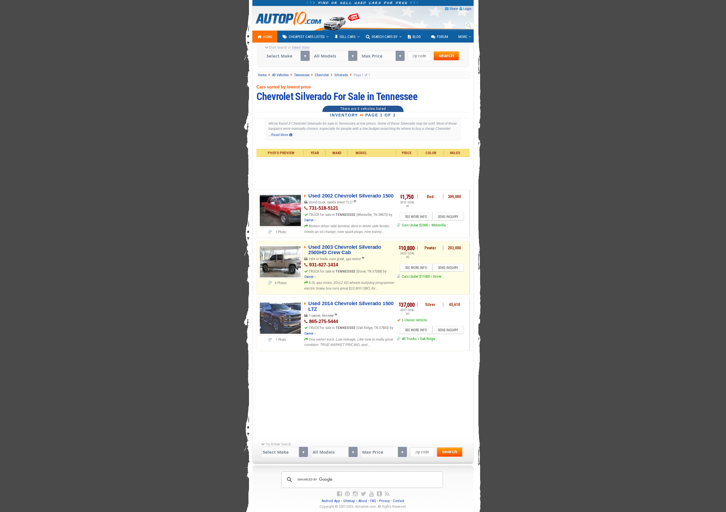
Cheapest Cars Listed (307, 37)
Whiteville (438, 225)
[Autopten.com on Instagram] (355, 493)
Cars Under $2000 (415, 225)
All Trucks (409, 339)
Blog (417, 37)
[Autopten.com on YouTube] (371, 493)
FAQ (373, 501)
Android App (331, 501)
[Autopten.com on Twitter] (363, 493)
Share (453, 9)
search (446, 55)
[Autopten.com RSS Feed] (387, 493)
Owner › (310, 220)
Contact (398, 501)
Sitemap (349, 501)
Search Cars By (385, 37)
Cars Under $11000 (415, 276)
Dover (437, 276)
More (462, 37)
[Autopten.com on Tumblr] (379, 493)
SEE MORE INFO (416, 217)
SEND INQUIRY (448, 217)
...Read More (279, 135)
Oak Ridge (427, 339)
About (362, 501)
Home (267, 37)
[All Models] (335, 56)
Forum (442, 37)
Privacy (384, 501)
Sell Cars (347, 37)
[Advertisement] (363, 172)
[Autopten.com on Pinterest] (347, 493)
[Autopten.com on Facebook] (339, 493)
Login (467, 9)
